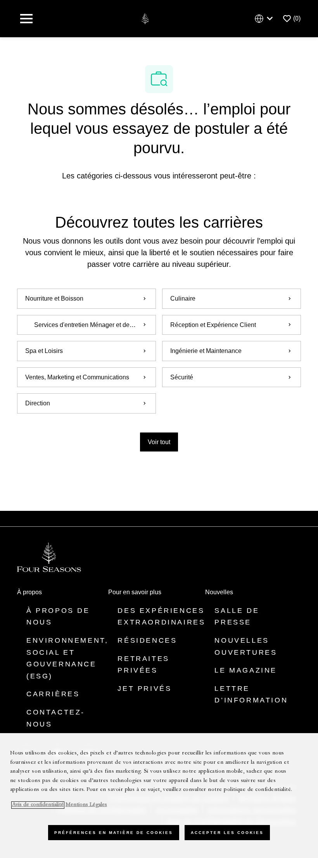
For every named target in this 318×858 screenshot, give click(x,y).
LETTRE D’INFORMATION (251, 694)
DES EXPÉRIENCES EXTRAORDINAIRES (161, 616)
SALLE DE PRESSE (236, 616)
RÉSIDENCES (147, 640)
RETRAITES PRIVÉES (143, 665)
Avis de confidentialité (38, 805)
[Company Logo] (144, 18)
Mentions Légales (86, 805)
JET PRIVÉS (144, 688)
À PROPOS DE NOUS (58, 616)
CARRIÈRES (53, 694)
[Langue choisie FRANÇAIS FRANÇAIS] (265, 19)
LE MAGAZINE (245, 670)
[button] (159, 442)
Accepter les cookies (227, 832)
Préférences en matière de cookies (113, 832)
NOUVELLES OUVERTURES (245, 646)
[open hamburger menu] (26, 18)
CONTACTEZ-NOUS (55, 718)
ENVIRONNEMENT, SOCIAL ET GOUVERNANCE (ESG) (67, 658)
